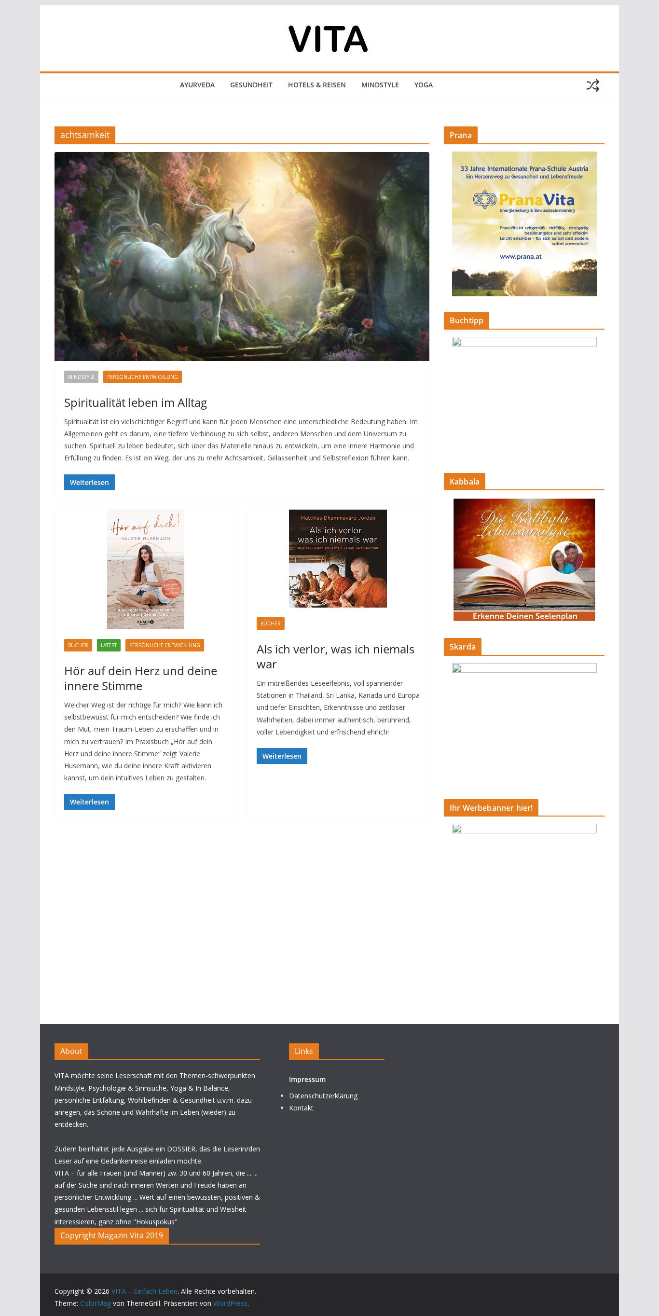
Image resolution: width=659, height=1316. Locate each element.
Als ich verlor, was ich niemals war (335, 656)
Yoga (423, 84)
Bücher (78, 645)
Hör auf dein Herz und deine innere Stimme (140, 678)
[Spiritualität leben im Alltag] (242, 256)
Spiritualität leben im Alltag (135, 402)
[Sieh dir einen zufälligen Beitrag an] (592, 85)
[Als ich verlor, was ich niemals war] (338, 559)
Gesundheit (251, 84)
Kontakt (301, 1107)
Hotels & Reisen (317, 84)
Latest (109, 645)
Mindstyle (380, 84)
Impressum (307, 1079)
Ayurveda (197, 84)
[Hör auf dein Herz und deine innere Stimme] (146, 569)
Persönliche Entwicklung (142, 377)
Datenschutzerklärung (323, 1095)
